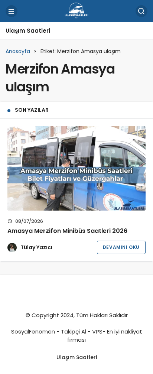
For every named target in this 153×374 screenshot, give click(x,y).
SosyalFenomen (33, 331)
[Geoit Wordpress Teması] (76, 10)
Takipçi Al (73, 331)
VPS (97, 331)
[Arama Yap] (141, 11)
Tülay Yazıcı (36, 247)
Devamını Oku (121, 247)
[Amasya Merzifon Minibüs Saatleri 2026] (76, 168)
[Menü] (11, 11)
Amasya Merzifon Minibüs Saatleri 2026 (67, 231)
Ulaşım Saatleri (28, 31)
